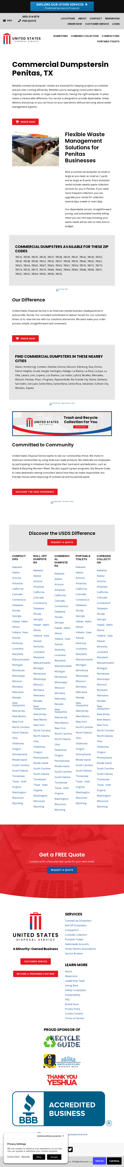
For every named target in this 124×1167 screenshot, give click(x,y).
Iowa (25, 632)
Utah (23, 781)
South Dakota (20, 770)
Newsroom (112, 18)
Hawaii (16, 621)
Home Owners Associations (80, 949)
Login (115, 24)
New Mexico (19, 716)
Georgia (16, 616)
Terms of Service (74, 1018)
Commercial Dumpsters (78, 920)
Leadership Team (75, 981)
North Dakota (20, 732)
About (82, 18)
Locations (68, 18)
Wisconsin (18, 797)
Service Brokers (74, 953)
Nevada (16, 697)
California (17, 588)
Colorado (17, 594)
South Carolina (20, 765)
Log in (91, 1161)
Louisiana (17, 648)
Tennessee (18, 776)
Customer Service (97, 24)
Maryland (17, 654)
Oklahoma (18, 743)
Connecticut (19, 599)
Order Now (74, 24)
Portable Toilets (108, 41)
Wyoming (17, 803)
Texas (15, 781)
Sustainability (72, 995)
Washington (19, 792)
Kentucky (17, 643)
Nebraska (17, 692)
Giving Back (71, 985)
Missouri (17, 681)
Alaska (16, 572)
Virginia (16, 787)
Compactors (110, 36)
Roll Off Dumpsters (76, 925)
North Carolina (20, 727)
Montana (17, 686)
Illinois (16, 627)
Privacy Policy (72, 1009)
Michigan (17, 665)
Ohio (15, 738)
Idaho (24, 621)
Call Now (114, 1161)
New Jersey (18, 710)
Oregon (16, 749)
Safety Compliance (75, 990)
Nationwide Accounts (77, 944)
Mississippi (18, 675)
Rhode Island (19, 759)
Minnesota (18, 670)
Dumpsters (60, 36)
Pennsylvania (19, 754)
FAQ (67, 999)
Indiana (16, 632)
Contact (96, 18)
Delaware (17, 605)
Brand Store (72, 1004)
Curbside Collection (85, 36)
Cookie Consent (74, 1013)
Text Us (99, 1161)
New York (17, 721)
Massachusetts (20, 659)
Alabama (17, 567)
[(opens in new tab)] (62, 288)
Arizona (16, 578)
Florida (16, 610)
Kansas (16, 637)
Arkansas (17, 583)
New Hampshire (18, 704)
